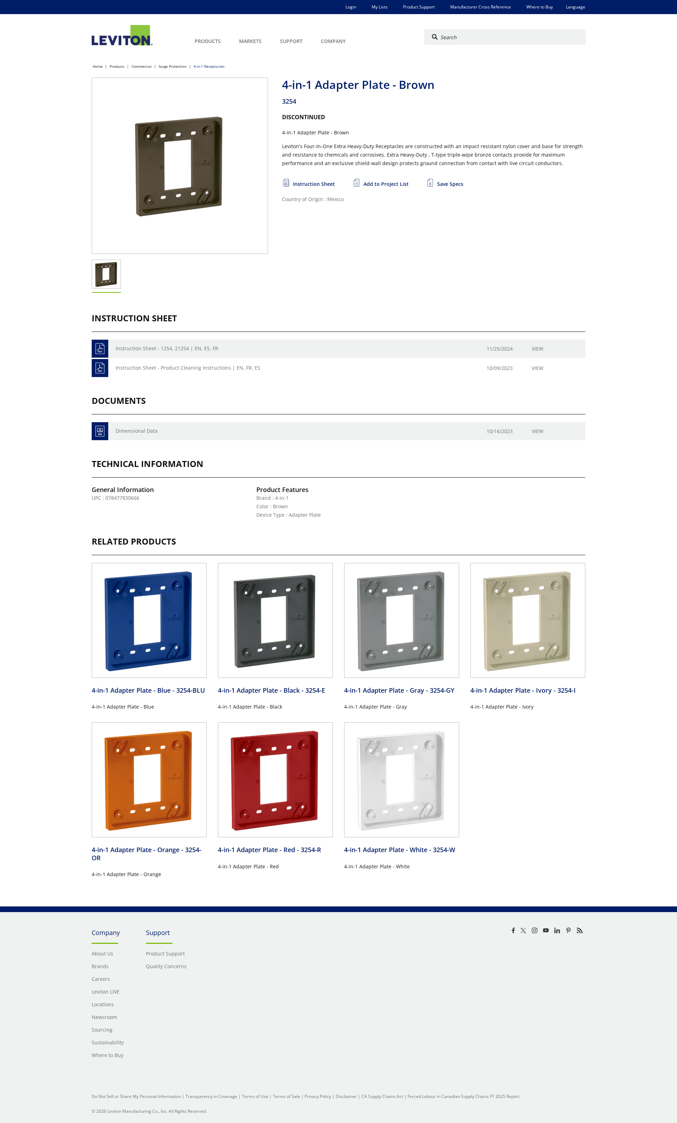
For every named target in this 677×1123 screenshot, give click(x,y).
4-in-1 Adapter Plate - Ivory (523, 690)
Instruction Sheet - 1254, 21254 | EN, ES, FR (167, 348)
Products (117, 66)
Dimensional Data (137, 430)
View (537, 348)
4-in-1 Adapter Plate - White (399, 849)
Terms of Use (255, 1096)
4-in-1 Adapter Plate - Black (271, 690)
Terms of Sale (286, 1096)
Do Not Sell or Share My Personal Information (136, 1096)
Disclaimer (346, 1096)
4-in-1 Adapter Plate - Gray (399, 690)
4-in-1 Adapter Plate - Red (269, 849)
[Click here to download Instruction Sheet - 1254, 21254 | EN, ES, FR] (100, 349)
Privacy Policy (318, 1096)
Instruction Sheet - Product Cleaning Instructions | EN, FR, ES (188, 367)
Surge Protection (173, 66)
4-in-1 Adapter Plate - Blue (148, 690)
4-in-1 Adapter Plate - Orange (146, 853)
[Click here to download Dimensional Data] (100, 431)
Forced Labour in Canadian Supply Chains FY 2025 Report (463, 1096)
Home (98, 66)
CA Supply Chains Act (382, 1096)
